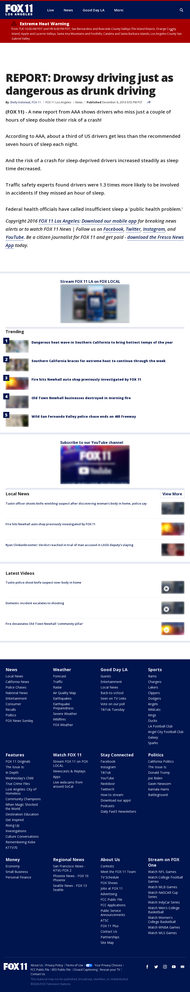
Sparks (153, 743)
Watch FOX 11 (67, 755)
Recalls (11, 709)
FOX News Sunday (19, 720)
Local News (17, 493)
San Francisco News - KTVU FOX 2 (69, 868)
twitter (156, 966)
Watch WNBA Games (164, 927)
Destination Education (22, 814)
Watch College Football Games (165, 879)
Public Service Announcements (113, 912)
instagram (165, 966)
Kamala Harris (158, 789)
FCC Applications (113, 905)
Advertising (109, 894)
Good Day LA (114, 669)
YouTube (15, 237)
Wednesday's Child (19, 778)
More (118, 10)
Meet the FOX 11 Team (118, 871)
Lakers (153, 687)
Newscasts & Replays (69, 771)
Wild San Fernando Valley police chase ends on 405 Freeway (84, 416)
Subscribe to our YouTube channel (91, 442)
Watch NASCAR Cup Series (163, 894)
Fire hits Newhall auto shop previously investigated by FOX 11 (86, 379)
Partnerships (110, 937)
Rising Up (12, 825)
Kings (152, 715)
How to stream (112, 795)
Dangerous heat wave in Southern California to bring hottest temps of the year (102, 342)
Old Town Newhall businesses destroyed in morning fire (81, 398)
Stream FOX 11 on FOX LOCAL (70, 763)
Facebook (113, 229)
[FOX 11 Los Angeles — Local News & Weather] (21, 10)
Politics (11, 715)
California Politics (161, 761)
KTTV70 (11, 847)
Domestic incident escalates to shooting (35, 603)
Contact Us (109, 931)
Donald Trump (159, 772)
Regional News (68, 859)
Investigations (16, 831)
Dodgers (154, 698)
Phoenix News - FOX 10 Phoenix (71, 878)
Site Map (107, 942)
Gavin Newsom (159, 783)
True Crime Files (18, 783)
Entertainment (16, 698)
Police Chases (16, 687)
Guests (106, 676)
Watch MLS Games (162, 933)
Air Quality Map (64, 693)
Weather (62, 669)
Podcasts (107, 806)
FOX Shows (109, 883)
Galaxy (153, 737)
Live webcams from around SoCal (68, 784)
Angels (153, 704)
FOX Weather (63, 725)
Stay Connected (117, 755)
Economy (13, 866)
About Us (110, 859)
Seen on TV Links (113, 698)
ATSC (105, 920)
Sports (155, 669)
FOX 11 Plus (110, 926)
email (182, 966)
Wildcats (154, 709)
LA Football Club (160, 726)
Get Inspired (15, 820)
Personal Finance (18, 877)
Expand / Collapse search (181, 10)
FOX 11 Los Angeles (58, 102)
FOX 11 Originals (18, 761)
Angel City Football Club (166, 732)
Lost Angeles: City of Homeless (21, 791)
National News (17, 693)
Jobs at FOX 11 (112, 888)
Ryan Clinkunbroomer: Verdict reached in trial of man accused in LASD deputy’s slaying (69, 545)
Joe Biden (155, 778)
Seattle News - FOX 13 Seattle (70, 887)
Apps (56, 776)
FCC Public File (111, 899)
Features (15, 755)
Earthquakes (62, 698)
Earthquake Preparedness (63, 706)
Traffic (58, 681)
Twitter (133, 229)
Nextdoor (108, 783)
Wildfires (59, 719)
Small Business (17, 871)
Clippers (154, 693)
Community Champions (23, 799)
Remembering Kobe (20, 842)
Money (13, 859)
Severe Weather (65, 713)
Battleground (158, 795)
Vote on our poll (113, 704)
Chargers (155, 681)
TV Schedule (110, 877)
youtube (173, 966)
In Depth (12, 772)
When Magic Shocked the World (22, 806)
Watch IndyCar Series (164, 902)
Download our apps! (116, 800)
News (78, 102)
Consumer (13, 704)
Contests (107, 866)
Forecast (59, 676)
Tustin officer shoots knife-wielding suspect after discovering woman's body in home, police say (76, 503)
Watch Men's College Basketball (164, 910)
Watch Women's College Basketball (162, 919)
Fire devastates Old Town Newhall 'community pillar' (44, 624)
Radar (57, 687)
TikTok (106, 772)
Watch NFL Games (162, 871)
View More (172, 493)
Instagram (154, 229)
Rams (152, 676)
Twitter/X (107, 789)
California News (17, 681)
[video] (172, 587)
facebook (147, 966)
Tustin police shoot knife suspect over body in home (43, 582)
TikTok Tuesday (112, 709)
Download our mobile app (109, 221)
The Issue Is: (15, 767)
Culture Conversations (22, 836)
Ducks (152, 720)
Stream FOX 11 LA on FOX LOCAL (90, 281)
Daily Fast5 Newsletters (118, 811)
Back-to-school (112, 693)
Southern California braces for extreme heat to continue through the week (98, 361)
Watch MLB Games (162, 887)
